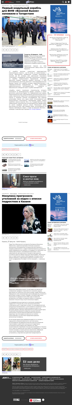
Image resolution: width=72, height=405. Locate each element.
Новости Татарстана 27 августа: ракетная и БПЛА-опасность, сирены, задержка (58, 44)
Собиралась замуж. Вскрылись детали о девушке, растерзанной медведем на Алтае (61, 84)
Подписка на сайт (16, 379)
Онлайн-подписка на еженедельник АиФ (51, 377)
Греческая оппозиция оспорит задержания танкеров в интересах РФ (60, 115)
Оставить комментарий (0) (36, 138)
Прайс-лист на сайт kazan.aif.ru (56, 379)
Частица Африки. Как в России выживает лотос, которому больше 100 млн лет (61, 248)
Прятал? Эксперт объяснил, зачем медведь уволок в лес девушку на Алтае (61, 244)
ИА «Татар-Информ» (35, 109)
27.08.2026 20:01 (5, 193)
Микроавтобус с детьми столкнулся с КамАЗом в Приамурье (61, 101)
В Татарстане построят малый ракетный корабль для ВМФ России (36, 165)
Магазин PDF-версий (35, 377)
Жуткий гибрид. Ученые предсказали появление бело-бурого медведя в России (62, 89)
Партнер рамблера (24, 399)
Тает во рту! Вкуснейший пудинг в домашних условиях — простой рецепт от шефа (61, 230)
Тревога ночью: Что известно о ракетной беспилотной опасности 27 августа (58, 50)
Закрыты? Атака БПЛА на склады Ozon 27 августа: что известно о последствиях (58, 61)
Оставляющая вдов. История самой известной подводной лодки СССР (14, 160)
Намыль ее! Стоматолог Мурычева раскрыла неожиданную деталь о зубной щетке (61, 79)
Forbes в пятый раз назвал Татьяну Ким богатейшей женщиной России (61, 106)
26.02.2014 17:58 (5, 5)
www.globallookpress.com (15, 234)
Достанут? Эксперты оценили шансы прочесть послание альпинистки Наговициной (62, 75)
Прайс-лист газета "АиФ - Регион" (40, 379)
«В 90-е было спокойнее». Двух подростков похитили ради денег (61, 234)
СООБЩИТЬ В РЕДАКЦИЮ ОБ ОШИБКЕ (46, 380)
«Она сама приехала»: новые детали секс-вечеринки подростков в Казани (26, 279)
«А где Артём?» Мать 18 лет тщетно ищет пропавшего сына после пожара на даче (61, 225)
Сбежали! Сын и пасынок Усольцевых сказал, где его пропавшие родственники (62, 93)
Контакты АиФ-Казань (27, 379)
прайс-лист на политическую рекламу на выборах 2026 (24, 380)
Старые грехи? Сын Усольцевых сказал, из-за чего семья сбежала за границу (61, 70)
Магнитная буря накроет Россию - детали (60, 120)
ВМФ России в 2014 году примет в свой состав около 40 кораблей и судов (37, 160)
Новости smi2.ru (6, 188)
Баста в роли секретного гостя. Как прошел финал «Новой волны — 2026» (59, 56)
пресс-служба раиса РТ (21, 46)
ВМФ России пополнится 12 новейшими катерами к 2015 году (15, 165)
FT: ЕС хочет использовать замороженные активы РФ (59, 111)
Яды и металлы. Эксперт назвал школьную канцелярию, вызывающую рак (60, 239)
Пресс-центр (27, 377)
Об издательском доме (17, 377)
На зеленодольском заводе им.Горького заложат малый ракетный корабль (14, 169)
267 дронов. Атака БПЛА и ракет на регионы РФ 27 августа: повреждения (59, 39)
